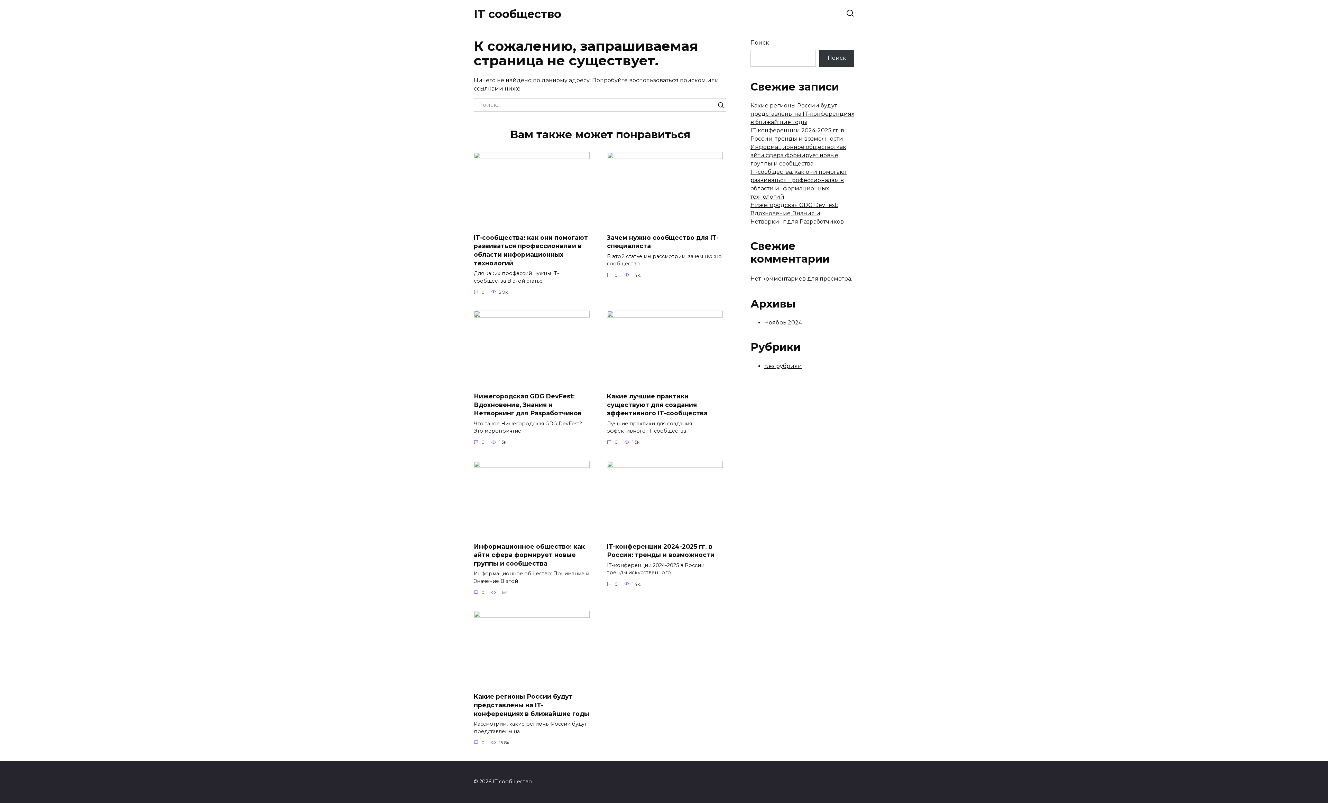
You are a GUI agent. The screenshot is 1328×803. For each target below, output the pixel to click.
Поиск (759, 42)
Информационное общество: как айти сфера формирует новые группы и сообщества (529, 555)
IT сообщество (517, 14)
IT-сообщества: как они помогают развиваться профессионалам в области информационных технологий (531, 250)
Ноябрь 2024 (783, 322)
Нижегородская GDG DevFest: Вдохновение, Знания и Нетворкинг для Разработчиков (528, 405)
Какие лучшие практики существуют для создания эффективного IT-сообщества (657, 405)
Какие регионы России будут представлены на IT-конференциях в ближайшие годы (531, 705)
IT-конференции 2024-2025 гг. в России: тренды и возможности (660, 551)
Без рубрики (783, 366)
